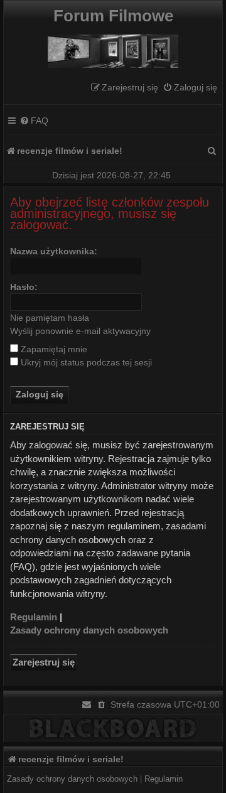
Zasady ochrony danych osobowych (89, 630)
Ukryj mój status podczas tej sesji (85, 362)
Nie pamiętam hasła (49, 318)
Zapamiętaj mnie (52, 349)
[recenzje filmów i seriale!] (113, 48)
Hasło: (24, 287)
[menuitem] (190, 87)
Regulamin (33, 617)
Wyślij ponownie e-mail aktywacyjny (80, 331)
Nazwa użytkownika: (53, 251)
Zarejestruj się (44, 662)
